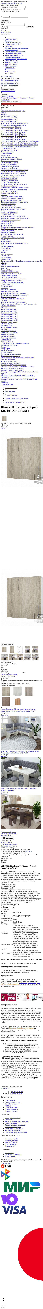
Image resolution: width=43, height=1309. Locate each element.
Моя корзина (9, 1153)
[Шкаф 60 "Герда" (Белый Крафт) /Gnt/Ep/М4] (18, 696)
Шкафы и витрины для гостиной (12, 198)
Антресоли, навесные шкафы (11, 354)
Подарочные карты (7, 384)
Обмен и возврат (10, 66)
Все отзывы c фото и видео (10, 83)
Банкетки (4, 268)
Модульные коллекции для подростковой (15, 218)
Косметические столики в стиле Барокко (14, 188)
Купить (3, 428)
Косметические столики (9, 332)
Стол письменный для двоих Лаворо (13, 139)
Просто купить (10, 1100)
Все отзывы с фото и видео (10, 80)
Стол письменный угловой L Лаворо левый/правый (18, 143)
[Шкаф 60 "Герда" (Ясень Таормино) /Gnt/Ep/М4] (29, 696)
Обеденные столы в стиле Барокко (12, 175)
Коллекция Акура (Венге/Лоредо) (12, 368)
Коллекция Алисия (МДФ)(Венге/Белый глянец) (17, 366)
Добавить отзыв (11, 674)
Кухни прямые (6, 239)
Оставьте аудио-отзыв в (9, 844)
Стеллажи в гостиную (8, 205)
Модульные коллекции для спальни (13, 302)
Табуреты (4, 250)
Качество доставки (11, 62)
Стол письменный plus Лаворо (11, 137)
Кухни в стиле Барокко (8, 164)
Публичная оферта (11, 50)
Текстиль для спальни (8, 338)
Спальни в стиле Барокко (9, 162)
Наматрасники (6, 340)
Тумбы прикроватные (8, 148)
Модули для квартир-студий (10, 363)
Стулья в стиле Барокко (9, 191)
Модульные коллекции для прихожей (13, 293)
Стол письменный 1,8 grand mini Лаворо (14, 130)
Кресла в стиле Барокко (9, 179)
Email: (3, 24)
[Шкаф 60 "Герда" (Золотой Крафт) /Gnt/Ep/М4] (17, 706)
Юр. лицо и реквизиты (12, 57)
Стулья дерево (5, 248)
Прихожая (4, 288)
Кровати (4, 114)
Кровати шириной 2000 (9, 320)
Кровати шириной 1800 (9, 318)
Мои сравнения (10, 1156)
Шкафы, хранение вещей (9, 150)
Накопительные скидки (13, 43)
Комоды (3, 112)
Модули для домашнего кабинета (12, 282)
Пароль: (4, 26)
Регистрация (9, 76)
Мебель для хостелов (8, 359)
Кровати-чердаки (7, 223)
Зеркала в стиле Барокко (9, 168)
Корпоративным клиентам (14, 55)
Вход (2, 76)
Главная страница (11, 388)
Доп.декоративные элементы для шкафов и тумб (17, 357)
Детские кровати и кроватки (10, 220)
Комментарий (5, 17)
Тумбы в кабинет (6, 286)
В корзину (4, 715)
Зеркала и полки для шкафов (10, 356)
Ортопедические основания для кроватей (15, 343)
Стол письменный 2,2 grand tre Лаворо (14, 136)
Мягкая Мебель (6, 257)
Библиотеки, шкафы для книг (11, 200)
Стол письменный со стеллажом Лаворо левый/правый (20, 141)
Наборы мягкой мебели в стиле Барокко (14, 170)
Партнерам (8, 46)
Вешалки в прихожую (8, 289)
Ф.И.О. (3, 9)
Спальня (4, 300)
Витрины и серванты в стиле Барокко (14, 189)
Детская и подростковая (9, 213)
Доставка (8, 1106)
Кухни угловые (6, 241)
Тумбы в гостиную (7, 211)
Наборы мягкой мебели (9, 275)
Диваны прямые (6, 259)
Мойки (3, 252)
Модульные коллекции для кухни (12, 238)
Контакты (8, 41)
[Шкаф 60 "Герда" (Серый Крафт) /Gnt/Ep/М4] (4, 653)
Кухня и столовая (7, 236)
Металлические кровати (9, 327)
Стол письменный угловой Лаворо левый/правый (18, 146)
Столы (3, 245)
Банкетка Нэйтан (6, 270)
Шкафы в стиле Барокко (9, 186)
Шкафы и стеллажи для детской (11, 229)
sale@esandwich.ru (16, 1093)
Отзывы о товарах (11, 1111)
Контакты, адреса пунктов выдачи (16, 48)
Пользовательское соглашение (15, 51)
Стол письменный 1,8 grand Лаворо (13, 132)
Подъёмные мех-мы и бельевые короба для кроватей (19, 304)
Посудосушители (6, 254)
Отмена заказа (9, 68)
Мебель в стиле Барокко (9, 157)
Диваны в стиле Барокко (9, 180)
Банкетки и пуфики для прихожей (12, 298)
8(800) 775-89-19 (6, 842)
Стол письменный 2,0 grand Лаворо (13, 134)
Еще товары (5, 382)
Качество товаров (11, 64)
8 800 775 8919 (6, 32)
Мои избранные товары (13, 1154)
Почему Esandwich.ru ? (12, 44)
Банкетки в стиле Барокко (9, 177)
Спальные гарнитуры (8, 306)
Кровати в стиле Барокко (9, 161)
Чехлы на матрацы (7, 341)
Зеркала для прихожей (8, 297)
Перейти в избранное (8, 91)
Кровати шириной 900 (8, 311)
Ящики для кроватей (8, 232)
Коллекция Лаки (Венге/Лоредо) (12, 370)
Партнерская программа (13, 53)
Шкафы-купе (5, 155)
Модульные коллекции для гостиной (13, 209)
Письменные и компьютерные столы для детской (17, 227)
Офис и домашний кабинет (10, 277)
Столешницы (5, 255)
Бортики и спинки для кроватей (12, 234)
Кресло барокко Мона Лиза (10, 266)
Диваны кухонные (7, 247)
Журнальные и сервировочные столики (14, 202)
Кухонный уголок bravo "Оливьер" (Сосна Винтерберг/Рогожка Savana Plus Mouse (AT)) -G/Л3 (20, 752)
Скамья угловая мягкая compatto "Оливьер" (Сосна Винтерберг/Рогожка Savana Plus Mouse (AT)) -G (18, 710)
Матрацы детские (7, 225)
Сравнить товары (7, 96)
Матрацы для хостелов (8, 361)
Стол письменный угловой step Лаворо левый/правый (19, 145)
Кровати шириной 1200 (9, 118)
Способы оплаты (10, 1104)
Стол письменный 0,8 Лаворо (11, 127)
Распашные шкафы (7, 152)
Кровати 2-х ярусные (8, 222)
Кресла (3, 264)
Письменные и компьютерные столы (13, 125)
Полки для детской (7, 230)
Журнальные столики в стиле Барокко (14, 173)
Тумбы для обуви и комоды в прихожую (14, 295)
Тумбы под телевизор (8, 204)
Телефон (4, 7)
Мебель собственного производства (13, 111)
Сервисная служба (11, 60)
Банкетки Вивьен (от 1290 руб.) (11, 273)
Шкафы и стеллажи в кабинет (11, 281)
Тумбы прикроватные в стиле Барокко (14, 184)
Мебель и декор (10, 391)
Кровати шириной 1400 (9, 315)
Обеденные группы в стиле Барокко (13, 171)
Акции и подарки (11, 39)
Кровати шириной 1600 (9, 120)
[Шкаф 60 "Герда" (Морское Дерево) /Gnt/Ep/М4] (6, 706)
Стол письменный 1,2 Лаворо (11, 128)
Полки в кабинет (6, 284)
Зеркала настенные (7, 334)
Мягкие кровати (6, 325)
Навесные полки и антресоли (11, 207)
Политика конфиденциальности (16, 59)
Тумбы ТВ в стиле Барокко (10, 182)
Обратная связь (6, 1163)
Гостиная (4, 195)
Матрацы (4, 329)
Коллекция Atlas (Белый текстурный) (13, 365)
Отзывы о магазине (11, 1109)
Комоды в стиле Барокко (9, 193)
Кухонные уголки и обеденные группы (14, 123)
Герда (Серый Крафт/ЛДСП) (14, 402)
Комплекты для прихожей (9, 291)
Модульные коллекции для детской (13, 216)
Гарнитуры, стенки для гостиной (12, 196)
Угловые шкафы (6, 154)
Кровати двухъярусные (8, 116)
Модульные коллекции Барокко (11, 159)
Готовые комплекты (7, 214)
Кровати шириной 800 (8, 121)
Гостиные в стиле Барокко (10, 166)
